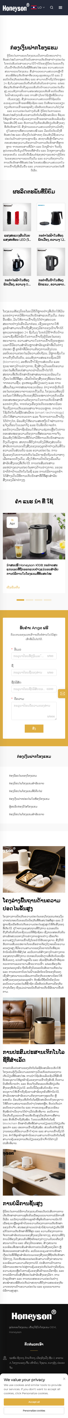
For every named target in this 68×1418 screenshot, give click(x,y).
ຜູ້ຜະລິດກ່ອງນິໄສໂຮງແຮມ (23, 806)
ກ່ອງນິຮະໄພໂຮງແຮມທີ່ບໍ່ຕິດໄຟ (25, 791)
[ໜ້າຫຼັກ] (16, 7)
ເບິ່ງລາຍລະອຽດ (17, 217)
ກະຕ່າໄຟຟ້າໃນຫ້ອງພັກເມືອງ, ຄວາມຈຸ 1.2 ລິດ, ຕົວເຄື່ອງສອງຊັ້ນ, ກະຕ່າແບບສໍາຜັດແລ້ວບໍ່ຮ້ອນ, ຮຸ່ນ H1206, (51, 238)
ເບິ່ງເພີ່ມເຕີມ (13, 587)
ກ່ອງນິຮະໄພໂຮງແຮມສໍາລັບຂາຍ (26, 783)
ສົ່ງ (34, 728)
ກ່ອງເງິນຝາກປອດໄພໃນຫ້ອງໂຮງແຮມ (29, 799)
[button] (20, 600)
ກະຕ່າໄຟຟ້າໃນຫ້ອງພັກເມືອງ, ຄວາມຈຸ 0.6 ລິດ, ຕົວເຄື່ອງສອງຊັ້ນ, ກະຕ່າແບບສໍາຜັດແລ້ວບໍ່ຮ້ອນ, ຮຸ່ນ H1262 (17, 282)
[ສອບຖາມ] (62, 693)
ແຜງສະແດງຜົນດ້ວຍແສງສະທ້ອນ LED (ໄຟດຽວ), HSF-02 (17, 238)
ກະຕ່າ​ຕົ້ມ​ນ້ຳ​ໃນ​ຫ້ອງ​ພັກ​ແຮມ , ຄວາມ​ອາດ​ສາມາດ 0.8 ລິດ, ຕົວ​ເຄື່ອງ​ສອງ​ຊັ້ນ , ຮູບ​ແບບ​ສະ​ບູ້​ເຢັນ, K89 (51, 282)
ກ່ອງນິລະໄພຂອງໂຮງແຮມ (23, 775)
